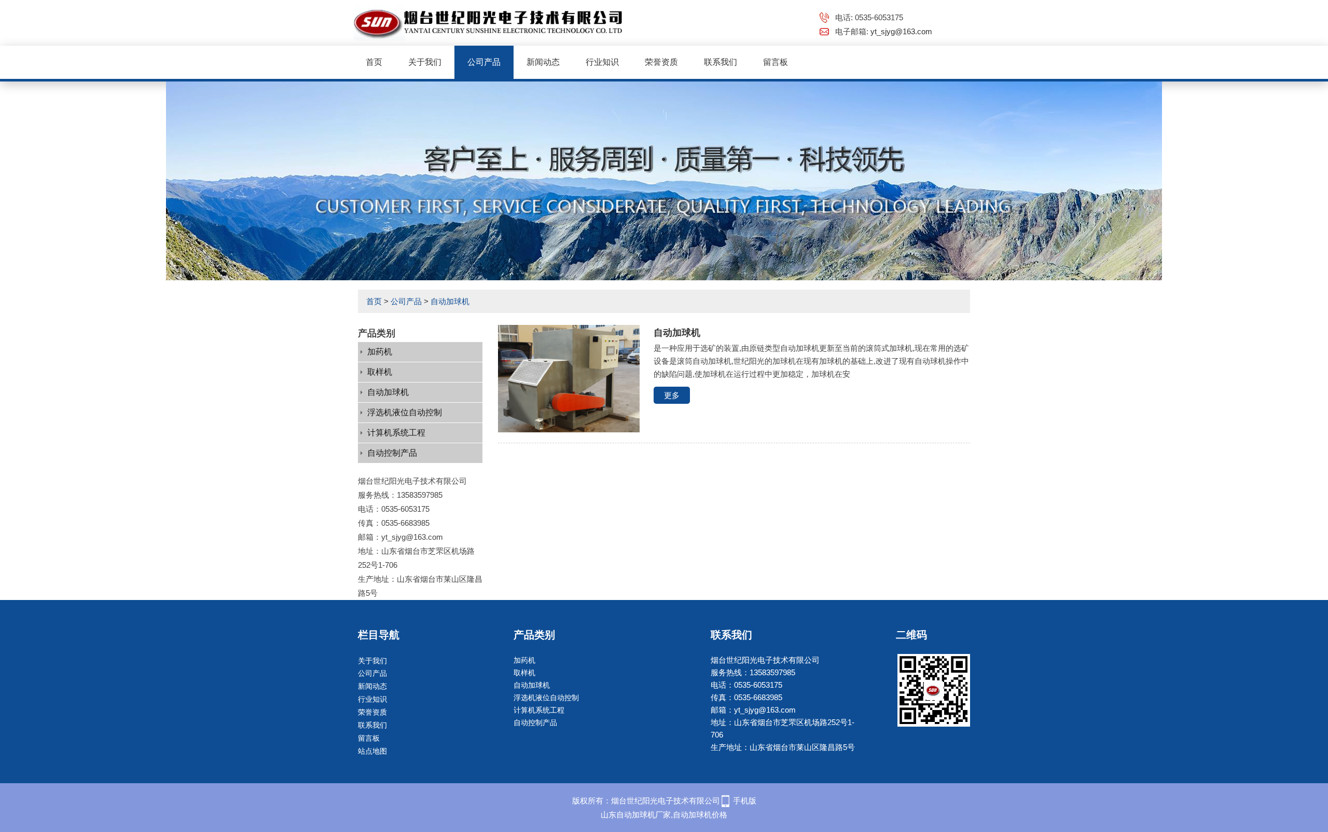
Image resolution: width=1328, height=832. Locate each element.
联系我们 (720, 62)
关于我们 (424, 62)
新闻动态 (543, 62)
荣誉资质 (661, 62)
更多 (672, 395)
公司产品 (484, 62)
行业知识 (602, 62)
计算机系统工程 (396, 432)
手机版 (744, 800)
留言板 (775, 62)
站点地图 (372, 751)
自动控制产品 (392, 452)
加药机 (379, 351)
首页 (374, 62)
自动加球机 (450, 301)
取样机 (379, 371)
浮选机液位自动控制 (404, 412)
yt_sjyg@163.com (901, 31)
